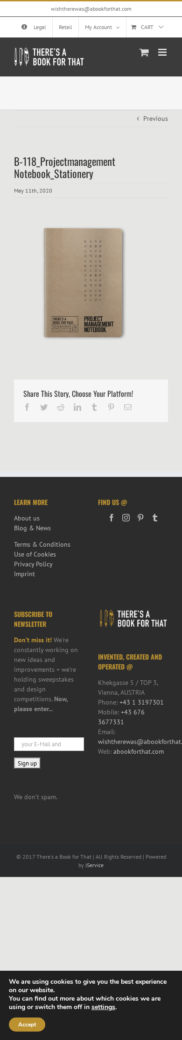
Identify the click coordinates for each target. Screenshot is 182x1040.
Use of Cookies (35, 554)
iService (94, 865)
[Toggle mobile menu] (163, 52)
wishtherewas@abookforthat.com (91, 8)
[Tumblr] (155, 517)
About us (27, 518)
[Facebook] (111, 517)
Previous (155, 118)
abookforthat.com (138, 751)
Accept (27, 1024)
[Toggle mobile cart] (144, 52)
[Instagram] (126, 517)
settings (103, 1007)
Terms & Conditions (42, 544)
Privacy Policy (33, 564)
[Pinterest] (140, 517)
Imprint (24, 574)
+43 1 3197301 (141, 702)
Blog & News (32, 528)
